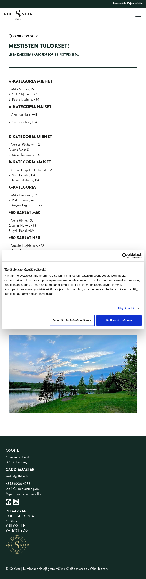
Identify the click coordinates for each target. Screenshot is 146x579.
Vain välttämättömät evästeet (72, 320)
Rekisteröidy (119, 3)
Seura (11, 520)
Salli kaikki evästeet (119, 320)
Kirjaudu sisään (135, 3)
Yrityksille (15, 525)
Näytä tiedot (126, 308)
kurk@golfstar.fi (17, 476)
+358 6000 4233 (18, 483)
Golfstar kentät (21, 515)
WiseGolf (66, 568)
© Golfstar (13, 568)
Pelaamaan (16, 510)
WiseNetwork (99, 568)
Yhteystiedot (18, 530)
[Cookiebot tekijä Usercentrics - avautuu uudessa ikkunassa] (125, 256)
